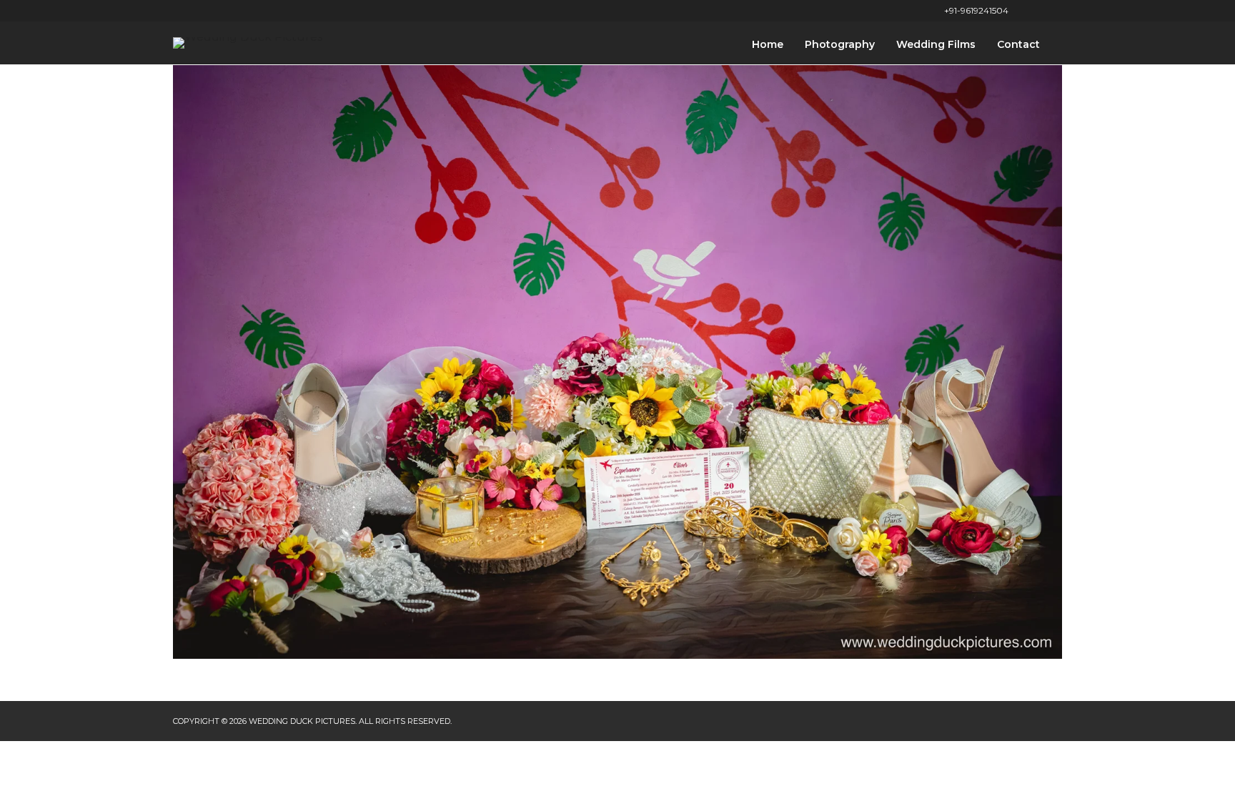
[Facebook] (1023, 10)
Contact (1018, 44)
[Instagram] (1059, 10)
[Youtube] (1041, 10)
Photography (840, 44)
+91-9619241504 (976, 10)
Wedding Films (936, 44)
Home (767, 44)
